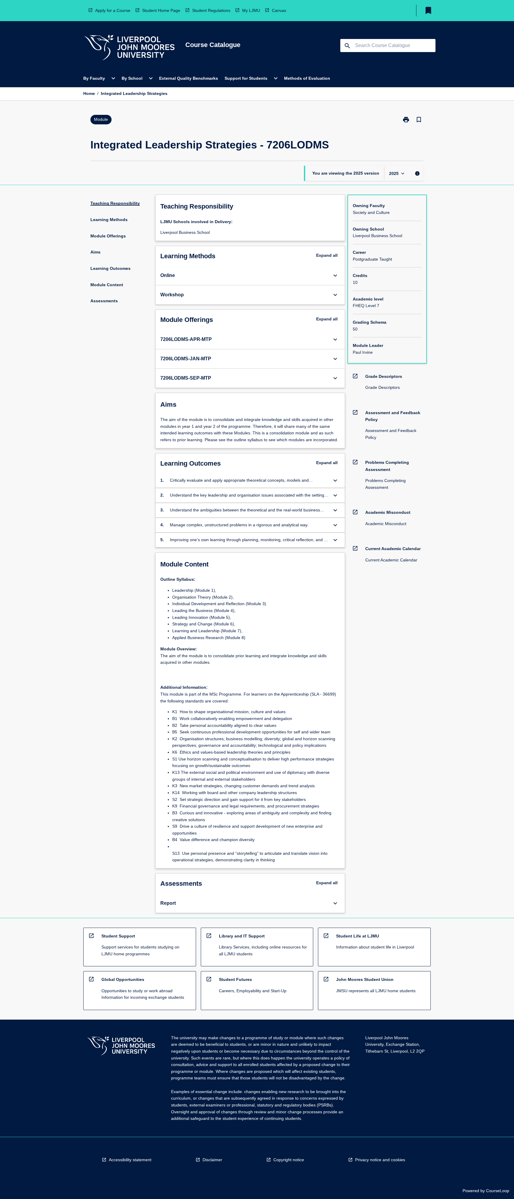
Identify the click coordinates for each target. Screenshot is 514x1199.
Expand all (327, 255)
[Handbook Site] (121, 1046)
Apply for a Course (112, 10)
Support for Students (246, 78)
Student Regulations (211, 10)
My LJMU (251, 10)
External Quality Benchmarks (188, 78)
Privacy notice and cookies (380, 1159)
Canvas (279, 10)
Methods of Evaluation (307, 78)
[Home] (129, 48)
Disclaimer (212, 1159)
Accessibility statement (130, 1159)
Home (89, 93)
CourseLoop (497, 1190)
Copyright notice (288, 1159)
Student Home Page (161, 10)
